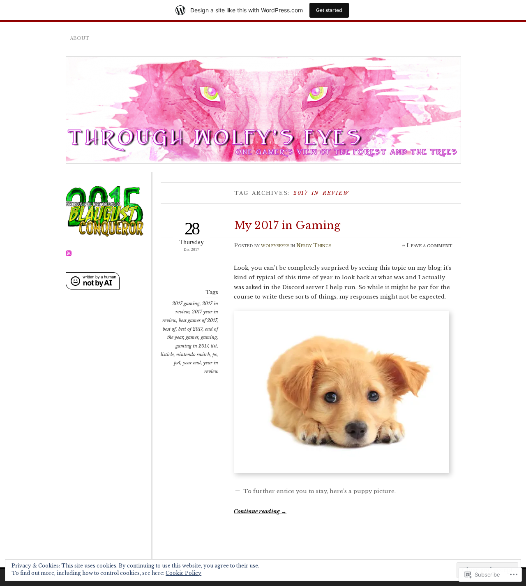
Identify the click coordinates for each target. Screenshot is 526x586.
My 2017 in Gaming (287, 225)
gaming (209, 337)
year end (192, 363)
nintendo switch (193, 354)
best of (169, 329)
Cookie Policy (183, 573)
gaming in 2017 (191, 346)
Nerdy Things (313, 245)
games (192, 337)
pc (214, 354)
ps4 (177, 363)
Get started (329, 10)
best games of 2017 (198, 320)
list (214, 346)
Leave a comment (429, 245)
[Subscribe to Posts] (69, 254)
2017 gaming (186, 303)
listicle (167, 354)
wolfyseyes (275, 245)
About (80, 38)
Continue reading (260, 511)
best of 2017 (190, 329)
